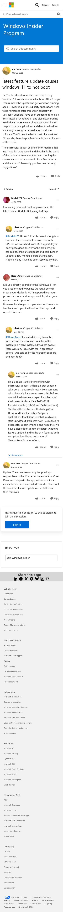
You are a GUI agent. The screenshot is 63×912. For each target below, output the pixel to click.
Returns (7, 661)
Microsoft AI (8, 748)
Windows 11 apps (11, 630)
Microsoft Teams (10, 774)
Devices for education (12, 702)
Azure (6, 800)
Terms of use (9, 903)
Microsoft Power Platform (14, 769)
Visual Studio (9, 836)
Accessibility (9, 882)
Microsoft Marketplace (13, 826)
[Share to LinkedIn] (15, 578)
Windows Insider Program (17, 14)
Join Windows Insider (18, 557)
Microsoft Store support (13, 655)
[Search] (37, 5)
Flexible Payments (11, 681)
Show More (17, 454)
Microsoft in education (12, 696)
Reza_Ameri (17, 275)
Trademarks (22, 903)
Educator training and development (18, 723)
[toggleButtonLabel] (58, 14)
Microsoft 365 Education (13, 712)
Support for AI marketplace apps (16, 815)
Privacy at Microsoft (11, 867)
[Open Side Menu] (4, 4)
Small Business (10, 785)
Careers (7, 851)
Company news (10, 861)
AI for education (10, 733)
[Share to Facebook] (21, 578)
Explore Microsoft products (14, 625)
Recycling (48, 903)
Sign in (17, 524)
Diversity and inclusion (13, 877)
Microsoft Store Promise (13, 676)
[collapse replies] (31, 195)
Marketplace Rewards (12, 831)
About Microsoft (10, 856)
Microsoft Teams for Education (15, 707)
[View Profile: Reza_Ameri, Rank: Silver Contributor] (6, 277)
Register (45, 4)
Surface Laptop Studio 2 (13, 604)
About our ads (9, 907)
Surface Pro (8, 593)
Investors (7, 872)
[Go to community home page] (11, 4)
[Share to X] (26, 578)
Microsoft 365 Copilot (12, 779)
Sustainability (9, 888)
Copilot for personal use (13, 614)
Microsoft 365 (9, 764)
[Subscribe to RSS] (42, 578)
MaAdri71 (16, 198)
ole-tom (16, 68)
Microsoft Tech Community (14, 820)
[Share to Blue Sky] (37, 578)
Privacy (35, 900)
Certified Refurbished (12, 671)
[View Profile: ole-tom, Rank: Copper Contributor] (6, 71)
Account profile (10, 645)
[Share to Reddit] (31, 578)
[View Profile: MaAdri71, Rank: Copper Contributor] (6, 200)
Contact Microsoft (21, 900)
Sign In (55, 4)
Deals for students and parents (16, 728)
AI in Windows (9, 620)
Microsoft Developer (12, 805)
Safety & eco (36, 903)
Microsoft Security (11, 753)
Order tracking (9, 666)
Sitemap (7, 900)
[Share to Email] (47, 578)
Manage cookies (48, 900)
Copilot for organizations (13, 609)
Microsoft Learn (10, 810)
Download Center (11, 650)
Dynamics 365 (9, 758)
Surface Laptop (10, 599)
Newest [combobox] (54, 189)
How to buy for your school (14, 717)
